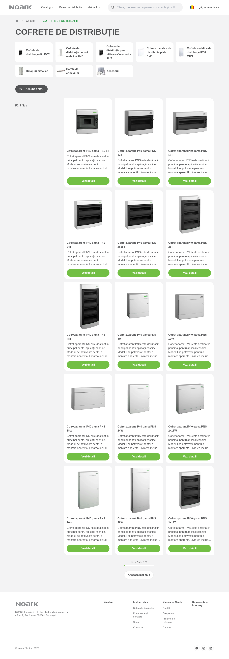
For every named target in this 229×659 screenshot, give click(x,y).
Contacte (138, 627)
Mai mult (93, 7)
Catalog (46, 7)
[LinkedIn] (211, 648)
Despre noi (168, 613)
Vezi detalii (88, 180)
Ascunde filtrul (34, 89)
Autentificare (211, 7)
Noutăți (166, 608)
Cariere (167, 627)
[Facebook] (197, 648)
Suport (136, 622)
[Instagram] (204, 648)
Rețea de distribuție (70, 7)
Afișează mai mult (139, 574)
